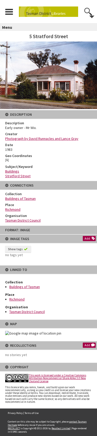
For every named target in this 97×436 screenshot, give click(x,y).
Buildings (12, 171)
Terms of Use (32, 413)
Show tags (15, 249)
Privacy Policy (15, 413)
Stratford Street (18, 176)
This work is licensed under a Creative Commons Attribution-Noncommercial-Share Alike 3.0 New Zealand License (57, 378)
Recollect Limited (60, 428)
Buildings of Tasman (24, 286)
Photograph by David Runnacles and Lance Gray (41, 138)
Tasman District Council (27, 311)
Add (87, 238)
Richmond (17, 299)
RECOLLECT (14, 428)
